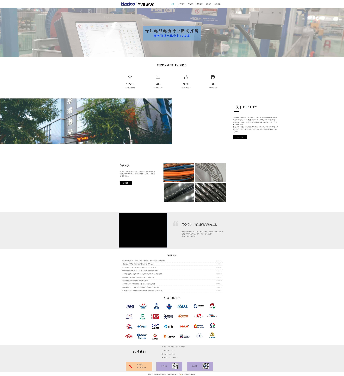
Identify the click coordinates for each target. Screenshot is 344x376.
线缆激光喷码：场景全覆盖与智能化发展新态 (135, 280)
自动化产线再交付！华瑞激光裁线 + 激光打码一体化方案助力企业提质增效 (144, 260)
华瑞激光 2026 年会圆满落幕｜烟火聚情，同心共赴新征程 (139, 284)
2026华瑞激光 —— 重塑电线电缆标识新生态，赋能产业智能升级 (141, 287)
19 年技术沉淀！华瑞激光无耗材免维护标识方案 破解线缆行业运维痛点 (143, 290)
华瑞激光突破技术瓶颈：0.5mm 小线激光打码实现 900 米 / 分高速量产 (142, 274)
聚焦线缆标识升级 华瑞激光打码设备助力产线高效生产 (138, 264)
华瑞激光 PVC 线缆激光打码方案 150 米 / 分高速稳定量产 (139, 277)
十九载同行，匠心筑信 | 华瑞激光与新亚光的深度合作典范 (139, 267)
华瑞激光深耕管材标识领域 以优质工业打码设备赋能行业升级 (140, 270)
